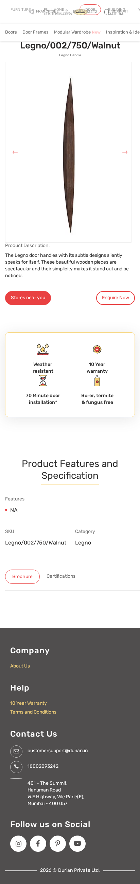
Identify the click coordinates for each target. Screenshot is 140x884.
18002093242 (43, 766)
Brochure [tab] (22, 576)
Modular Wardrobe (77, 32)
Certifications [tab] (61, 576)
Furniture (21, 9)
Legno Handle (70, 55)
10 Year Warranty (28, 703)
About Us (20, 666)
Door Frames (35, 32)
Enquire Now (115, 298)
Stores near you (28, 298)
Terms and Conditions (33, 712)
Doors (11, 32)
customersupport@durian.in (58, 751)
